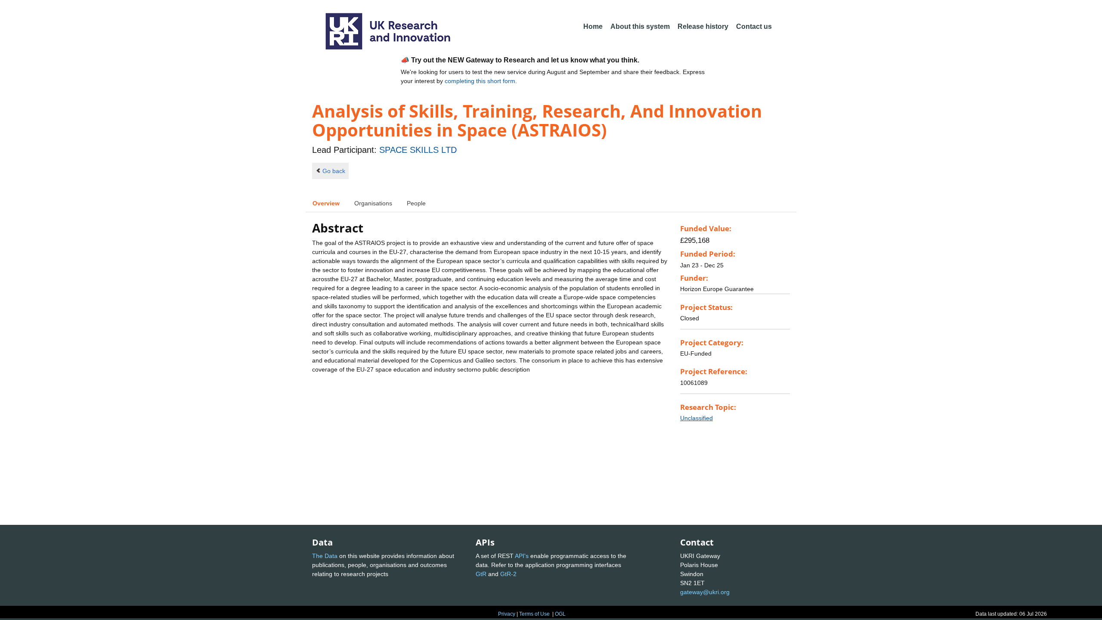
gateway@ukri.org (705, 592)
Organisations (373, 203)
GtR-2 (508, 573)
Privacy (506, 614)
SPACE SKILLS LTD (418, 150)
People (416, 203)
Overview (326, 203)
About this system (640, 26)
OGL (560, 614)
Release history (703, 26)
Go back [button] (333, 170)
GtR (481, 573)
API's (522, 555)
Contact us (754, 26)
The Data (324, 555)
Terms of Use (534, 614)
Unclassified (696, 418)
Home (593, 26)
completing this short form (480, 81)
